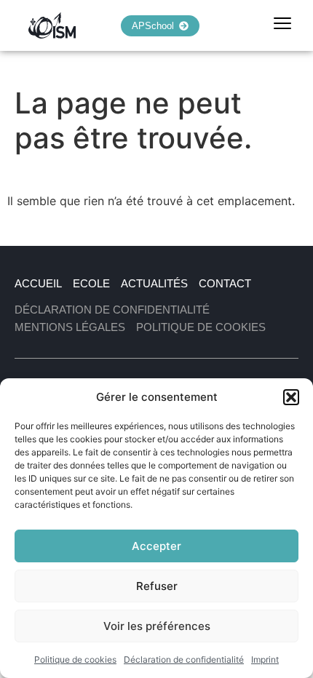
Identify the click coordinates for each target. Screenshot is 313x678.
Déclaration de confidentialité (184, 659)
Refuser (157, 586)
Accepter (156, 546)
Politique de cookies (75, 659)
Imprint (265, 659)
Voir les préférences (156, 626)
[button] (291, 397)
